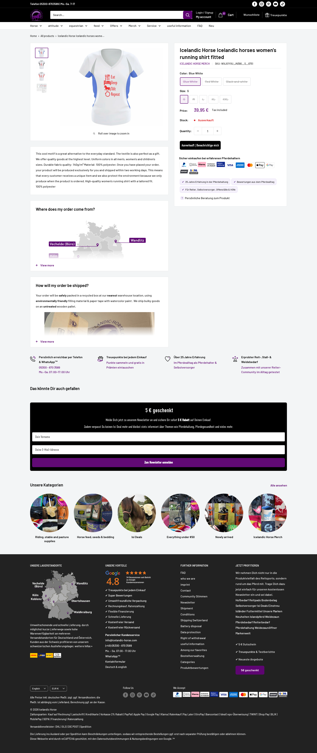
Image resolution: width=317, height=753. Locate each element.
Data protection (191, 632)
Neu (211, 25)
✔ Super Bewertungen (118, 595)
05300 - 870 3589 (49, 367)
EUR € (55, 688)
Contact (186, 590)
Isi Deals (262, 605)
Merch (132, 25)
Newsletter (188, 602)
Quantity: (186, 131)
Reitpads (255, 600)
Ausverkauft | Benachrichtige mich (200, 145)
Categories (188, 662)
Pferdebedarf (244, 622)
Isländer (241, 611)
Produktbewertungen (194, 667)
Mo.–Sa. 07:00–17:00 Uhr (54, 372)
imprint (185, 584)
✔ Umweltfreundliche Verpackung (125, 600)
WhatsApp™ (112, 656)
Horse (34, 25)
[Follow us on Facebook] (254, 4)
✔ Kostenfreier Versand (119, 622)
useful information (179, 25)
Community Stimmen (194, 596)
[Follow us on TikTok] (282, 4)
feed (97, 25)
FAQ (199, 25)
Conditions (188, 614)
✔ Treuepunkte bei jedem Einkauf (125, 590)
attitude (53, 25)
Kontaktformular (115, 661)
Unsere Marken (272, 611)
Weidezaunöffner (266, 627)
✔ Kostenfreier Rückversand (122, 627)
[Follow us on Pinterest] (268, 4)
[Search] (187, 15)
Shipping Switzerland (194, 620)
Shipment (187, 608)
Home (33, 35)
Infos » (88, 646)
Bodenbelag (269, 600)
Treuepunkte (246, 651)
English (36, 688)
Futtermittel (255, 611)
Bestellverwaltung (192, 655)
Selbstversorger (246, 605)
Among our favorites (194, 650)
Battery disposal (191, 626)
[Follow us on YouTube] (275, 4)
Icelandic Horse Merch (195, 63)
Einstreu (274, 605)
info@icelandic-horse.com (121, 640)
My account (203, 17)
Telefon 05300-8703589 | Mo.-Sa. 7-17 (52, 4)
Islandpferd (257, 616)
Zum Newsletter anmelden (158, 462)
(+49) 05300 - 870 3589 (118, 645)
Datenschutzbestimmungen (113, 738)
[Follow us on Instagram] (261, 4)
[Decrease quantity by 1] (198, 131)
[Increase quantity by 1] (217, 131)
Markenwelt (243, 633)
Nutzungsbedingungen (145, 738)
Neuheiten (242, 616)
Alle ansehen (279, 485)
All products (47, 35)
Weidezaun (272, 616)
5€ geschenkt (250, 670)
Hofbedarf (242, 600)
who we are (188, 578)
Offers (114, 25)
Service (152, 25)
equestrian (76, 25)
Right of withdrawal (193, 638)
